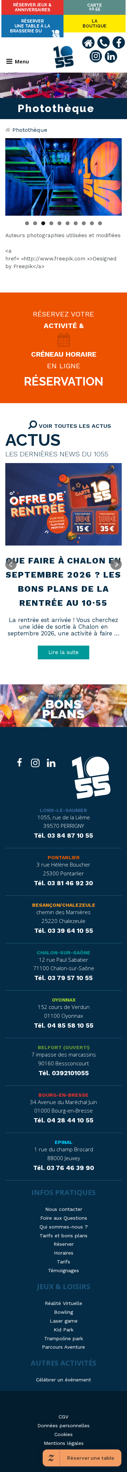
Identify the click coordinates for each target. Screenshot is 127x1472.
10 (100, 223)
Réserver (32, 7)
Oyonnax (63, 999)
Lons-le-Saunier (63, 810)
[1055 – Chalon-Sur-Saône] (91, 778)
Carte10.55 (94, 7)
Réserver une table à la (30, 26)
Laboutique (95, 24)
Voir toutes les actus (74, 426)
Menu (22, 61)
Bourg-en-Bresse (63, 1094)
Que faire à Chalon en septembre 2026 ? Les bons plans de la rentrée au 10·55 (63, 582)
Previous (14, 175)
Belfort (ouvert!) (64, 1047)
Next (113, 175)
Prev (11, 564)
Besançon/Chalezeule (63, 905)
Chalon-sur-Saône (63, 952)
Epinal (64, 1142)
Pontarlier (64, 857)
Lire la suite (63, 652)
